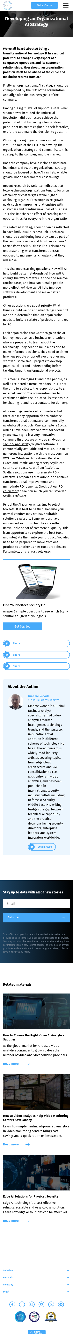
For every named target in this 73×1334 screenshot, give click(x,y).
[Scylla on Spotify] (61, 1304)
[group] (36, 625)
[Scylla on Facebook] (12, 1304)
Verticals (8, 1277)
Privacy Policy (22, 952)
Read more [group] (11, 1064)
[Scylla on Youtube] (41, 1304)
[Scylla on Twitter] (51, 1304)
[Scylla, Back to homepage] (7, 5)
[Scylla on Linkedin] (22, 1304)
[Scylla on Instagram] (32, 1304)
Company (8, 1284)
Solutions (8, 1270)
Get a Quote (44, 5)
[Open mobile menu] (66, 5)
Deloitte (37, 186)
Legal (6, 1291)
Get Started (22, 626)
